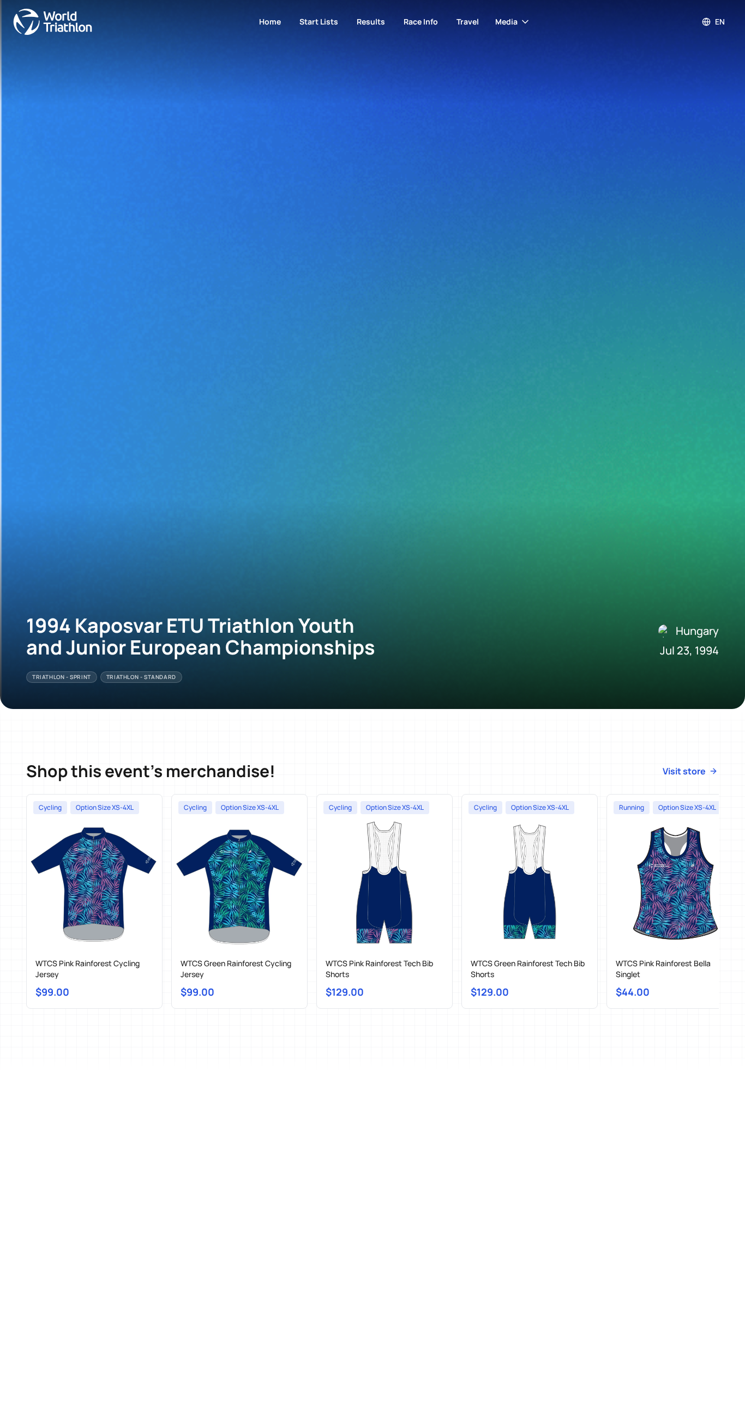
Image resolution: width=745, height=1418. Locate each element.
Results (371, 21)
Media (506, 21)
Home (270, 21)
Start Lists (318, 21)
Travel (467, 21)
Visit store (684, 771)
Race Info (421, 21)
